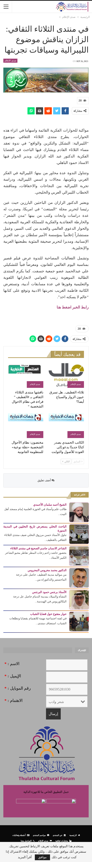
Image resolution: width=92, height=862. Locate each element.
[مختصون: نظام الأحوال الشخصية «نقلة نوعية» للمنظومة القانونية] (25, 425)
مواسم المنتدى (39, 835)
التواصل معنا (26, 840)
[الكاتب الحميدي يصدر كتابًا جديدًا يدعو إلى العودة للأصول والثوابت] (66, 425)
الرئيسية (73, 835)
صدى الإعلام (10, 60)
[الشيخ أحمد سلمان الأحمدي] (79, 512)
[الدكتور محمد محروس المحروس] (79, 577)
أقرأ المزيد (25, 857)
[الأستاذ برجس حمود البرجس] (79, 599)
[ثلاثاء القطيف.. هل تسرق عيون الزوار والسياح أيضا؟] (66, 375)
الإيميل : (12, 676)
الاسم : (11, 663)
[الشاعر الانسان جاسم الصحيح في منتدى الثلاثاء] (79, 555)
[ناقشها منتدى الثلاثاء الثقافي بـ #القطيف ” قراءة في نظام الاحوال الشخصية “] (25, 375)
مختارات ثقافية (61, 840)
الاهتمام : (13, 700)
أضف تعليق (45, 480)
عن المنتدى (57, 835)
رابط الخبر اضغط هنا (73, 307)
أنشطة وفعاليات (19, 835)
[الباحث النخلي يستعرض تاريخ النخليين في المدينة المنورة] (79, 533)
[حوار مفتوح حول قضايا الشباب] (79, 621)
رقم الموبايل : (17, 688)
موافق (42, 857)
